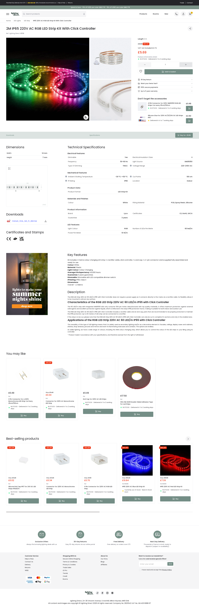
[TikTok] (97, 593)
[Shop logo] (15, 14)
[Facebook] (102, 593)
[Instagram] (107, 593)
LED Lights (17, 21)
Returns (27, 567)
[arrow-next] (188, 438)
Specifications (95, 135)
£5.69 (185, 135)
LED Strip (27, 21)
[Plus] (185, 64)
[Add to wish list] (141, 71)
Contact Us (29, 562)
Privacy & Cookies (69, 565)
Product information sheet (147, 57)
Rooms (156, 14)
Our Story (104, 559)
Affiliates (104, 565)
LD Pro (65, 570)
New (166, 14)
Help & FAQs (29, 559)
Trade (182, 3)
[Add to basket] (189, 108)
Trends (65, 573)
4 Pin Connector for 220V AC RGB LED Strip (98, 488)
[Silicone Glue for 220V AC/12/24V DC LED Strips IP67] (142, 118)
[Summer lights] (27, 284)
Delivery (28, 565)
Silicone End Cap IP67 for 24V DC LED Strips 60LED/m (22, 488)
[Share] (190, 28)
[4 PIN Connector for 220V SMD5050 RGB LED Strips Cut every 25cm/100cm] (142, 106)
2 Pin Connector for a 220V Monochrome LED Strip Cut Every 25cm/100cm (20, 401)
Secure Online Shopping (71, 559)
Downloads (10, 135)
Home (8, 21)
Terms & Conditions (70, 562)
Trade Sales (67, 567)
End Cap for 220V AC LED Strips (94, 399)
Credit (65, 576)
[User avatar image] (183, 14)
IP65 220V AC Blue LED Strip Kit (133, 487)
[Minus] (144, 64)
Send (170, 564)
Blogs (102, 562)
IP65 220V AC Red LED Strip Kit (171, 487)
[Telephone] (176, 14)
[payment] (42, 578)
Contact (190, 3)
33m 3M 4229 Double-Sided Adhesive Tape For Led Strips (136, 403)
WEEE (27, 570)
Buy (25, 415)
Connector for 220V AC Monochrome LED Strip (60, 402)
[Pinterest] (112, 593)
